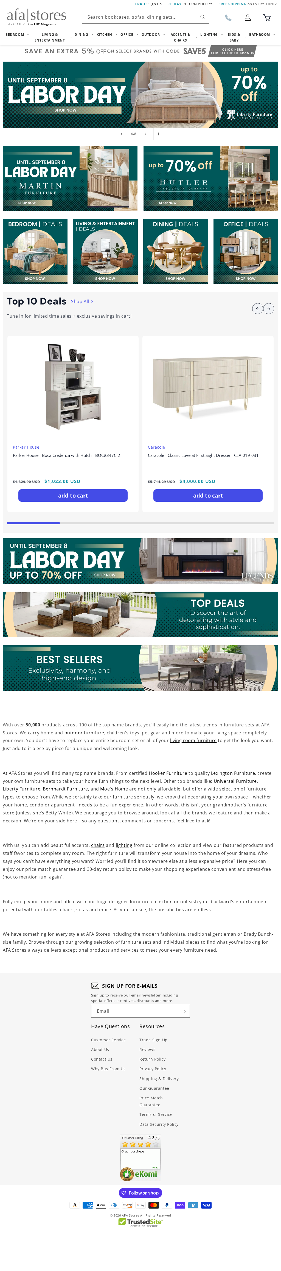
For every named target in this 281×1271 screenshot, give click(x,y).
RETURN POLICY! (190, 4)
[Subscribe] (184, 1011)
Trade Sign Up (153, 1039)
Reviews (147, 1049)
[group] (140, 95)
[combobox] (145, 17)
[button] (267, 17)
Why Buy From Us (108, 1068)
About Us (100, 1049)
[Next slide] (146, 134)
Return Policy (152, 1059)
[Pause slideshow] (159, 134)
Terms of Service (156, 1114)
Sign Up (148, 4)
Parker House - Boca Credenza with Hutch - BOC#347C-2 (66, 455)
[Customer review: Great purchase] (140, 1158)
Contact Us (102, 1059)
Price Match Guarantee (151, 1101)
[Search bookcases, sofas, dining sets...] (203, 17)
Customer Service (108, 1039)
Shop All (80, 301)
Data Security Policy (159, 1124)
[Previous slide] (122, 134)
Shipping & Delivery (159, 1078)
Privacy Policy (152, 1068)
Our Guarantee (154, 1088)
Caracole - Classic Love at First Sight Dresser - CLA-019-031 (203, 455)
